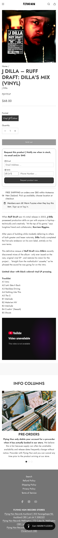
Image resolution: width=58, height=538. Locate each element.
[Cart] (55, 4)
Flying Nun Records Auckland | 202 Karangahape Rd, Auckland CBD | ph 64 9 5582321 (29, 515)
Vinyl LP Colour (10, 118)
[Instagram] (29, 502)
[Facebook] (22, 502)
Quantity (6, 125)
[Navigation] (3, 4)
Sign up (16, 206)
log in (25, 206)
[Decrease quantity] (5, 131)
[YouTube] (36, 502)
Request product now (29, 180)
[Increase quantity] (15, 131)
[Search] (49, 4)
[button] (26, 461)
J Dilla (4, 88)
